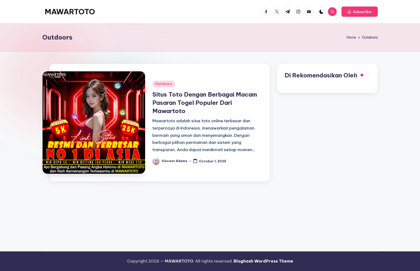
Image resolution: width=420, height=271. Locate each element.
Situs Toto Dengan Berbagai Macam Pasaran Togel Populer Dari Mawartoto (204, 102)
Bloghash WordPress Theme (263, 261)
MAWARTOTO (70, 11)
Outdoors (163, 84)
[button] (359, 12)
